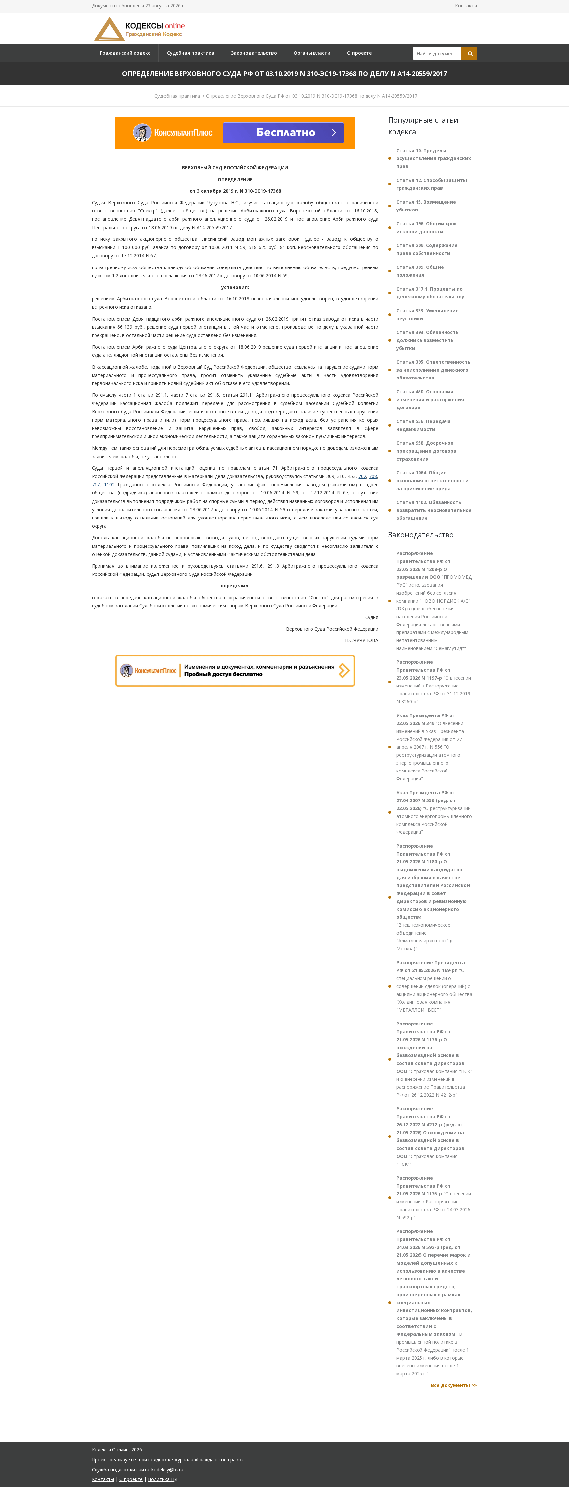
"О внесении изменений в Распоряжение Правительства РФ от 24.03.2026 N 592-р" (433, 1197)
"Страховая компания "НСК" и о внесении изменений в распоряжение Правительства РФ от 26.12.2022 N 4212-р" (434, 1059)
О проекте (359, 53)
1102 (109, 484)
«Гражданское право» (219, 1459)
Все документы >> (454, 1385)
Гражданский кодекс (125, 53)
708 (373, 476)
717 (96, 484)
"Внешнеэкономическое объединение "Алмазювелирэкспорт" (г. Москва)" (433, 897)
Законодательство (254, 53)
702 (362, 476)
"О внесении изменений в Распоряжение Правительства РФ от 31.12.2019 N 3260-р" (433, 682)
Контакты (466, 5)
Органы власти (312, 53)
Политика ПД (162, 1479)
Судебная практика (190, 53)
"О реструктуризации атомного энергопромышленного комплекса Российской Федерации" (434, 812)
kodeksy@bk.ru (167, 1469)
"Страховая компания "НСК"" (430, 1136)
